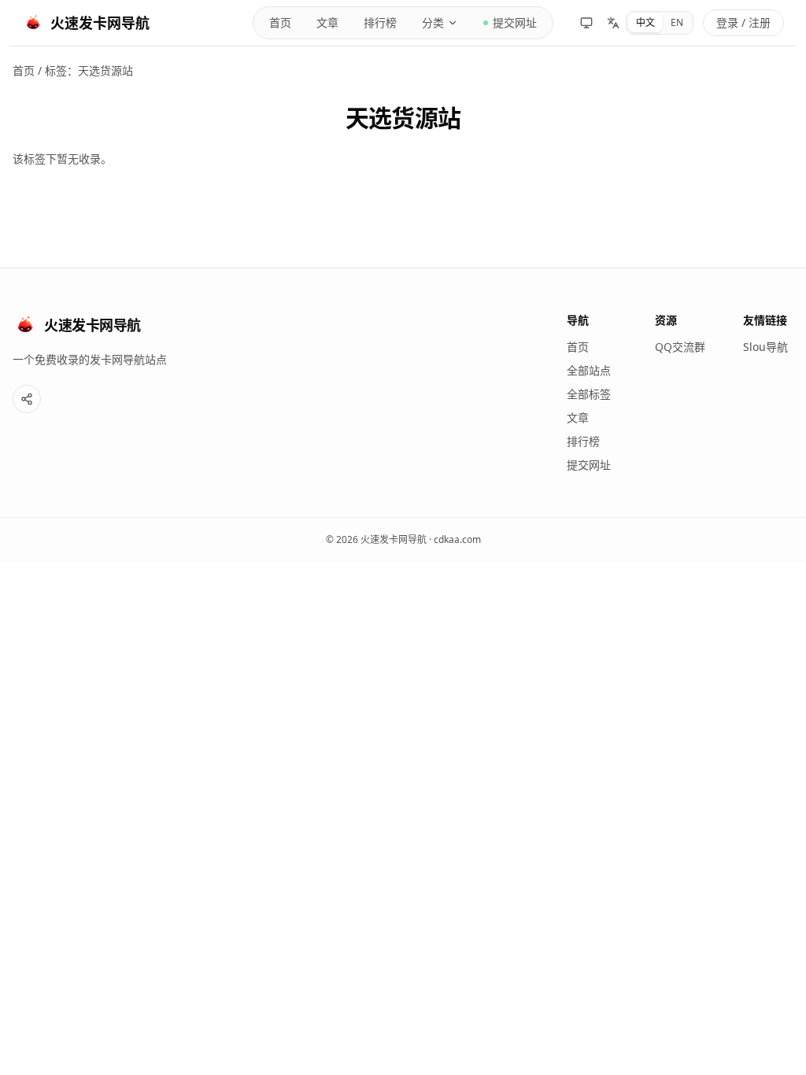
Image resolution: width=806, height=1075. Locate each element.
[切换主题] (586, 23)
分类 (433, 22)
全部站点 (589, 370)
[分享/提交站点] (27, 399)
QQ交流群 (680, 346)
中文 (645, 22)
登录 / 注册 (743, 22)
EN (677, 22)
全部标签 (589, 393)
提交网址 (515, 22)
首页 (280, 22)
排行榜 (380, 22)
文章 (327, 22)
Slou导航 (765, 346)
